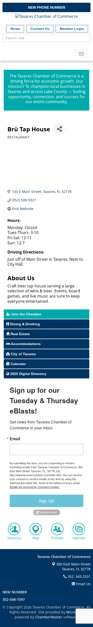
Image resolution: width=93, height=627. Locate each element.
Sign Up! (46, 501)
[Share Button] (59, 129)
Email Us (83, 583)
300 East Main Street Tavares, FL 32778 (73, 566)
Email (15, 439)
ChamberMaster (48, 617)
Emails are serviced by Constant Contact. (35, 487)
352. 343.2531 (79, 576)
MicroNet (74, 612)
